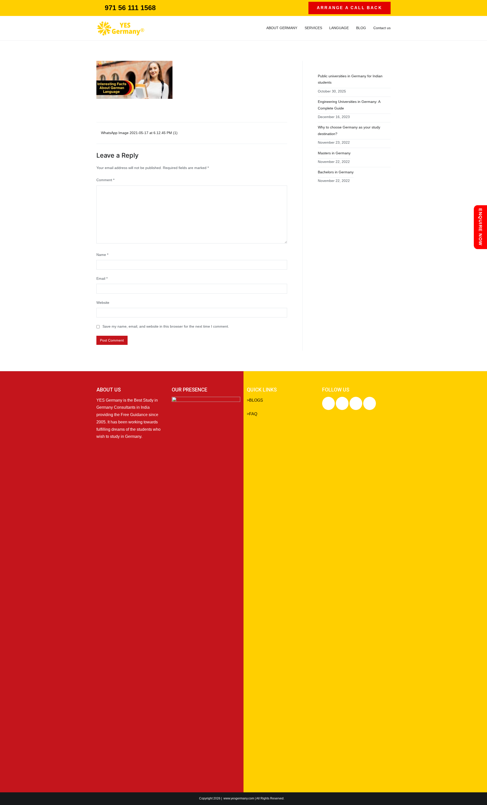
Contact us (382, 28)
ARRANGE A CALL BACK (349, 8)
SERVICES (313, 28)
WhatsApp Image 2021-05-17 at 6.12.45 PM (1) (139, 133)
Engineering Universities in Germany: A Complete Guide (349, 105)
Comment (105, 180)
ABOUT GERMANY (281, 28)
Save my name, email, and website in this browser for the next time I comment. (165, 326)
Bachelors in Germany (336, 172)
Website (102, 303)
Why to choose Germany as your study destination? (349, 130)
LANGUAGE (339, 28)
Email (102, 278)
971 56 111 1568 (130, 8)
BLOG (361, 28)
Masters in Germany (334, 153)
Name (102, 255)
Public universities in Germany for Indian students (350, 79)
